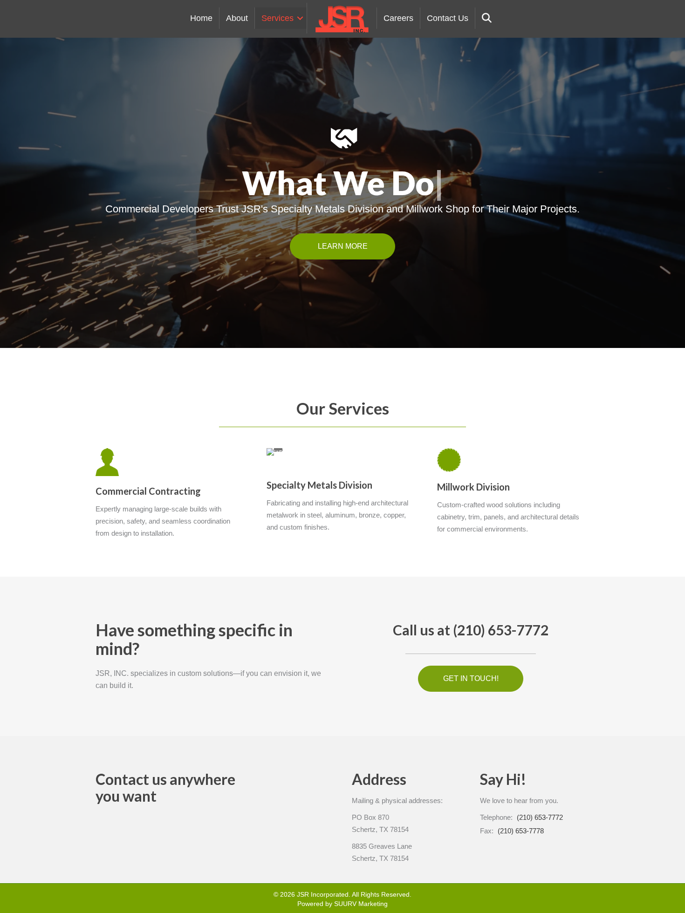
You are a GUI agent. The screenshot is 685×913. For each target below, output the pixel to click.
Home (201, 18)
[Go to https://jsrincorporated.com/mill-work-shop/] (508, 494)
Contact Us (447, 18)
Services (277, 18)
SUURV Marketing (361, 903)
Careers (398, 18)
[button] (300, 18)
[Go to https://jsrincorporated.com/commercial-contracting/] (167, 496)
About (237, 18)
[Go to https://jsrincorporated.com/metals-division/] (338, 493)
